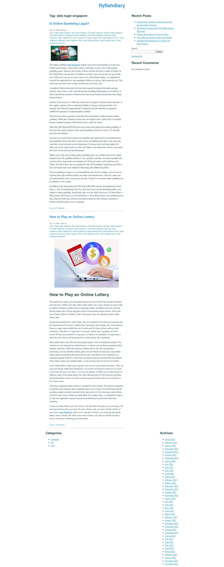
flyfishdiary (112, 5)
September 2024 (171, 458)
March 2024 (170, 476)
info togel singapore (95, 32)
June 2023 (169, 504)
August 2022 (170, 535)
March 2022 (170, 551)
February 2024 (171, 479)
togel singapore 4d (79, 37)
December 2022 (171, 523)
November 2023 (171, 489)
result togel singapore (95, 35)
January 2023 (170, 520)
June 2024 (169, 467)
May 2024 (169, 470)
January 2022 (170, 557)
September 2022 (171, 532)
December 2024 (171, 448)
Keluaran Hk (137, 56)
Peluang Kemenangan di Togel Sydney (153, 34)
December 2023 (171, 486)
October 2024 (170, 454)
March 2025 (170, 439)
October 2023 (170, 492)
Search (134, 48)
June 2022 (169, 542)
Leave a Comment (57, 208)
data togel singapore (79, 32)
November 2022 (171, 526)
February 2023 (171, 517)
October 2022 (170, 529)
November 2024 (171, 451)
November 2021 (171, 563)
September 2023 (171, 495)
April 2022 (169, 548)
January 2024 (170, 483)
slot (52, 442)
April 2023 (169, 511)
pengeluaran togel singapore (75, 35)
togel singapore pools (91, 40)
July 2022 (169, 539)
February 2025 (171, 442)
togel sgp (107, 35)
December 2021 (171, 560)
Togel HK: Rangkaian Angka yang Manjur (154, 37)
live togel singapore (57, 35)
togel (53, 445)
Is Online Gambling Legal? (69, 23)
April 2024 (169, 473)
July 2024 (169, 464)
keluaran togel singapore (113, 32)
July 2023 (169, 501)
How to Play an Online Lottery (72, 216)
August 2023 (170, 498)
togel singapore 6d (94, 37)
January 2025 (170, 445)
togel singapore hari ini (110, 37)
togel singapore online (74, 40)
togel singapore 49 (65, 37)
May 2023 (169, 507)
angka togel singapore (62, 32)
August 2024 (170, 461)
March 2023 (170, 514)
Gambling (55, 439)
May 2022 (169, 545)
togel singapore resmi (108, 40)
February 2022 (171, 554)
